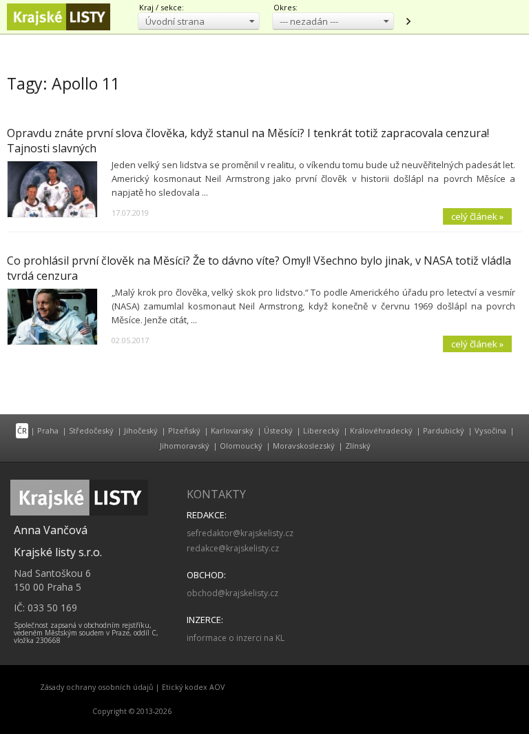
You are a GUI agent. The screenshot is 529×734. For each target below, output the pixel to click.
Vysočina (490, 430)
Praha (48, 430)
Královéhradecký (381, 430)
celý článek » (477, 216)
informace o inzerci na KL (235, 638)
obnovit (407, 21)
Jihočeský (141, 430)
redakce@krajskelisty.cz (233, 548)
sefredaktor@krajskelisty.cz (240, 533)
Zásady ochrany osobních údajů (97, 687)
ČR (22, 430)
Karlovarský (232, 430)
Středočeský (91, 430)
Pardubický (443, 430)
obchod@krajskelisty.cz (232, 593)
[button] (199, 21)
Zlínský (358, 445)
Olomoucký (241, 445)
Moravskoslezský (304, 445)
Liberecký (321, 430)
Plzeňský (184, 430)
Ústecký (278, 430)
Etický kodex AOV (193, 687)
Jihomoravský (184, 445)
